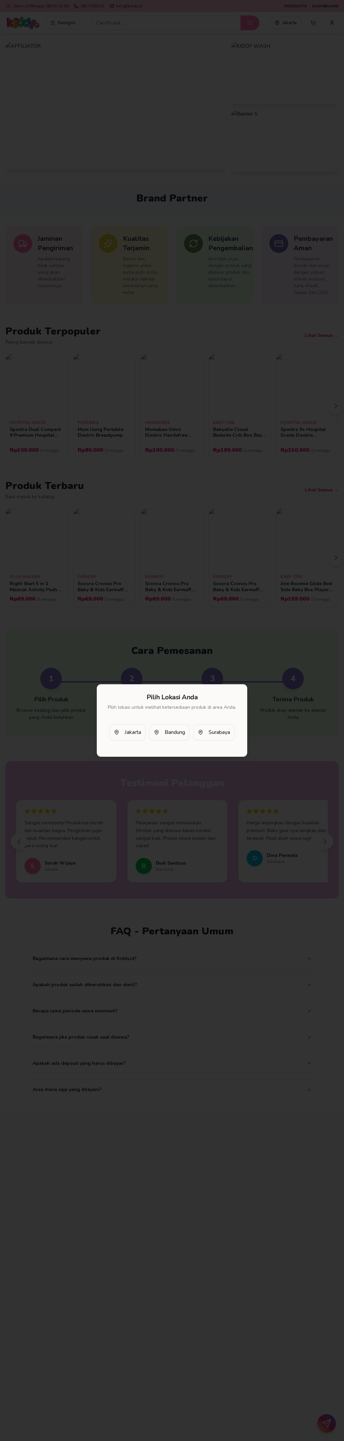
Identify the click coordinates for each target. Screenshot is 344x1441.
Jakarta (133, 732)
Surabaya (219, 732)
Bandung (175, 732)
